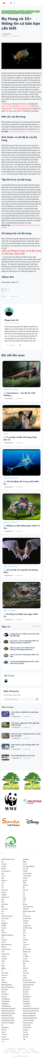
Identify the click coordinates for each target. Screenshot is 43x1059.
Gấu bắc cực (5, 897)
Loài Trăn (26, 944)
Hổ (2, 1025)
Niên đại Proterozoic (8, 987)
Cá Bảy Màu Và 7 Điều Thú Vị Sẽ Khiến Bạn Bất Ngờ (24, 635)
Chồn (3, 961)
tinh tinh (4, 1030)
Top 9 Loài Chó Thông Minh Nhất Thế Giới (24, 656)
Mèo (3, 930)
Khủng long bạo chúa (8, 859)
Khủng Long (26, 951)
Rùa (3, 899)
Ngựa (24, 861)
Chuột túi (4, 982)
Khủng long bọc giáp (8, 1020)
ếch (3, 937)
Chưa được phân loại (10, 1050)
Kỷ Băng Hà (5, 1027)
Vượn (24, 975)
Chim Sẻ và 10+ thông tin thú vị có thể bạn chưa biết (25, 735)
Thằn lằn (25, 921)
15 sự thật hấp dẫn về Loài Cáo (23, 756)
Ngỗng (4, 968)
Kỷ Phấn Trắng (27, 928)
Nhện (24, 883)
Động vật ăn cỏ (6, 949)
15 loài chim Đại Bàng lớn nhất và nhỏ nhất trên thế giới (24, 662)
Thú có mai (5, 918)
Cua (24, 935)
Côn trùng (8, 106)
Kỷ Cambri (5, 989)
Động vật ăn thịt (28, 906)
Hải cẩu (4, 892)
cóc (24, 937)
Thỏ (3, 963)
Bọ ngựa (25, 1030)
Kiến (3, 906)
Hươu (24, 947)
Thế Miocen (5, 1004)
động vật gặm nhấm (29, 911)
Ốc (2, 970)
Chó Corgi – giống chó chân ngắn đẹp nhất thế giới (25, 724)
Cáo (3, 911)
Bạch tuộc (5, 890)
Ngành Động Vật (22, 1049)
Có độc (4, 942)
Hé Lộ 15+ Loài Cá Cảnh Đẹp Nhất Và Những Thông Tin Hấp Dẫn (24, 642)
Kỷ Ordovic (26, 989)
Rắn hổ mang (27, 873)
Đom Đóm (5, 904)
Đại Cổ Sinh (26, 987)
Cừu (24, 966)
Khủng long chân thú (8, 1011)
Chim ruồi (5, 975)
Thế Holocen (27, 1006)
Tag (24, 1039)
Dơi (3, 885)
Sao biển (25, 1034)
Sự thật (25, 885)
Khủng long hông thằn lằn (31, 1008)
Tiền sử (4, 932)
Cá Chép (25, 956)
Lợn (3, 887)
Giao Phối (4, 909)
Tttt (3, 1041)
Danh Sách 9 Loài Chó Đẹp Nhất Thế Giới (25, 746)
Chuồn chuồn (27, 1027)
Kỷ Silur (4, 992)
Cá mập (4, 864)
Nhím (3, 966)
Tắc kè (25, 954)
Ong (24, 897)
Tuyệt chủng (27, 876)
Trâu (3, 951)
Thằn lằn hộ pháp (28, 1020)
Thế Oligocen (6, 1001)
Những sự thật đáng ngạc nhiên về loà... (22, 526)
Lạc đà (25, 959)
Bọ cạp (25, 904)
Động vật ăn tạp (25, 106)
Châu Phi (26, 909)
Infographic (33, 1050)
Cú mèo (25, 890)
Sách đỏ (25, 940)
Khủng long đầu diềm (29, 1013)
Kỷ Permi (26, 994)
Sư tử (3, 876)
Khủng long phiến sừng (30, 1018)
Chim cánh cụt (6, 871)
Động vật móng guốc (8, 1022)
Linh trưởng (26, 1025)
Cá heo (25, 871)
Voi (24, 902)
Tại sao (25, 1032)
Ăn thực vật (26, 916)
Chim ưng (26, 973)
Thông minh (27, 925)
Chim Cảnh (5, 973)
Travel (3, 1032)
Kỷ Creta (4, 996)
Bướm (25, 880)
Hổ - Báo (25, 869)
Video (26, 1050)
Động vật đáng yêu (7, 935)
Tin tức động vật (15, 1052)
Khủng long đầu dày (29, 1015)
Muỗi (24, 899)
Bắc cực (4, 947)
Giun (24, 932)
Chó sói (25, 878)
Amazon (4, 940)
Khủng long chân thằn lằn (31, 1011)
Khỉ (2, 861)
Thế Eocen (26, 999)
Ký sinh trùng (6, 954)
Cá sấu (4, 866)
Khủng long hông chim (8, 1008)
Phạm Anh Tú (7, 34)
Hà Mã (4, 925)
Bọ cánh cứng (27, 980)
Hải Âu (25, 977)
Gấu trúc (4, 880)
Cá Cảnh (4, 959)
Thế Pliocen (26, 1004)
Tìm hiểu (31, 1049)
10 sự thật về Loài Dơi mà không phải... (21, 571)
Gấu (3, 878)
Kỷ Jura (4, 928)
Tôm (3, 883)
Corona (4, 1037)
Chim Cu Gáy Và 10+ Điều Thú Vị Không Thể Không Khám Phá (22, 649)
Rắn (3, 873)
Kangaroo (5, 923)
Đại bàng (25, 859)
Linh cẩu (4, 1034)
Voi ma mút (5, 1039)
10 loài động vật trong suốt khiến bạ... (21, 482)
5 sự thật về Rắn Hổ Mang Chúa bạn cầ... (20, 438)
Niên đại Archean (28, 985)
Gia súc (4, 977)
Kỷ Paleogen (27, 996)
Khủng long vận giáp (8, 1018)
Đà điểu (4, 895)
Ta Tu (3, 921)
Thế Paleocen (6, 999)
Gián (24, 930)
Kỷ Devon (26, 992)
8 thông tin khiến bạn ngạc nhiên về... (21, 615)
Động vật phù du (7, 944)
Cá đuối (4, 956)
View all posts (11, 345)
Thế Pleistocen (6, 1006)
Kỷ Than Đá (5, 994)
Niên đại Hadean (7, 985)
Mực (24, 963)
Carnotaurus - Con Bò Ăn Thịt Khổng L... (19, 394)
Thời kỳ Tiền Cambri (29, 982)
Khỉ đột (4, 869)
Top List (5, 1052)
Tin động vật (36, 1052)
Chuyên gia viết (26, 1052)
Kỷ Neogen (26, 1001)
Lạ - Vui (20, 1050)
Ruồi (3, 902)
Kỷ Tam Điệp (27, 949)
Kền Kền (25, 968)
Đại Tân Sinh (27, 918)
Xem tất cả (36, 626)
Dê (24, 895)
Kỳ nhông (26, 961)
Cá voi (25, 864)
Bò (24, 887)
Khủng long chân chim (8, 1013)
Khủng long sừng (7, 1015)
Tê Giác (25, 923)
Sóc (24, 914)
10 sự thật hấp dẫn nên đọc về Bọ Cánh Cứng (24, 131)
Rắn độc (25, 1037)
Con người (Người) (28, 866)
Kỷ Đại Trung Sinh (7, 916)
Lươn (24, 942)
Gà (24, 892)
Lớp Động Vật (11, 1049)
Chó (3, 914)
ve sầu (25, 970)
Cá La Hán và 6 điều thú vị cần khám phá (24, 713)
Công (3, 980)
